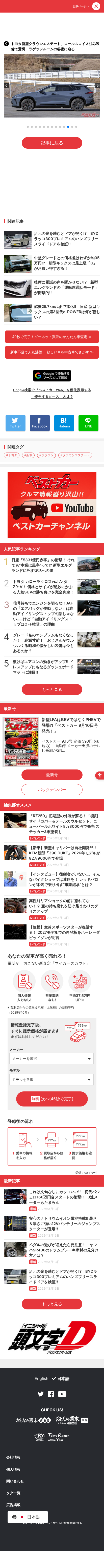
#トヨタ (11, 455)
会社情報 (13, 1457)
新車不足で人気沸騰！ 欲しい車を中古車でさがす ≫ (52, 352)
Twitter (41, 1394)
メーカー (16, 1049)
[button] (6, 85)
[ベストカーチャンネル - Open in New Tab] (52, 505)
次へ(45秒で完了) (52, 1098)
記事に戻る (52, 142)
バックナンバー (52, 789)
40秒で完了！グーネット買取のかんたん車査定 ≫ (52, 337)
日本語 (63, 1378)
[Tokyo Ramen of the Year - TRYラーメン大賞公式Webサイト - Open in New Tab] (52, 1438)
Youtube (62, 1394)
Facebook (51, 1394)
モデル (14, 1070)
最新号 (52, 774)
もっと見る (52, 689)
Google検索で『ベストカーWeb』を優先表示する (52, 389)
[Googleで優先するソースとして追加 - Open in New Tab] (52, 375)
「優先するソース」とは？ (52, 396)
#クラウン (46, 455)
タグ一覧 (13, 1493)
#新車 (28, 455)
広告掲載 (13, 1505)
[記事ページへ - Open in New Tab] (6, 43)
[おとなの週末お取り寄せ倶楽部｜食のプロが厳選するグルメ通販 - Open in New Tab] (33, 1421)
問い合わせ (15, 1481)
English (41, 1378)
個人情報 (13, 1469)
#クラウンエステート (75, 455)
